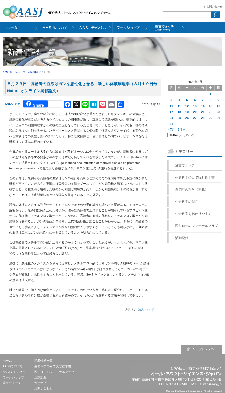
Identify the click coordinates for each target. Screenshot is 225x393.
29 (210, 118)
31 (171, 124)
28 (203, 118)
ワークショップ (13, 377)
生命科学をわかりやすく (193, 214)
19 (187, 112)
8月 (42, 72)
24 (171, 118)
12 (187, 106)
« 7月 (171, 129)
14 (203, 106)
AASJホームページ (14, 72)
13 (195, 106)
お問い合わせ (214, 6)
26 (187, 118)
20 (195, 112)
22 (210, 112)
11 (179, 106)
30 (218, 118)
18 (179, 112)
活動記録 (181, 238)
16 (218, 106)
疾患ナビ (40, 383)
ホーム (7, 360)
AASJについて (12, 366)
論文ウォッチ (146, 309)
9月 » (181, 129)
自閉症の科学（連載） (191, 189)
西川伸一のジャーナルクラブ (196, 226)
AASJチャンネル (14, 372)
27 (195, 118)
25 (179, 118)
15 (210, 106)
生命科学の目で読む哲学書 (195, 177)
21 (203, 112)
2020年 (32, 72)
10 (171, 106)
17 (171, 112)
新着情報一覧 (43, 360)
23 (218, 112)
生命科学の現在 (186, 201)
